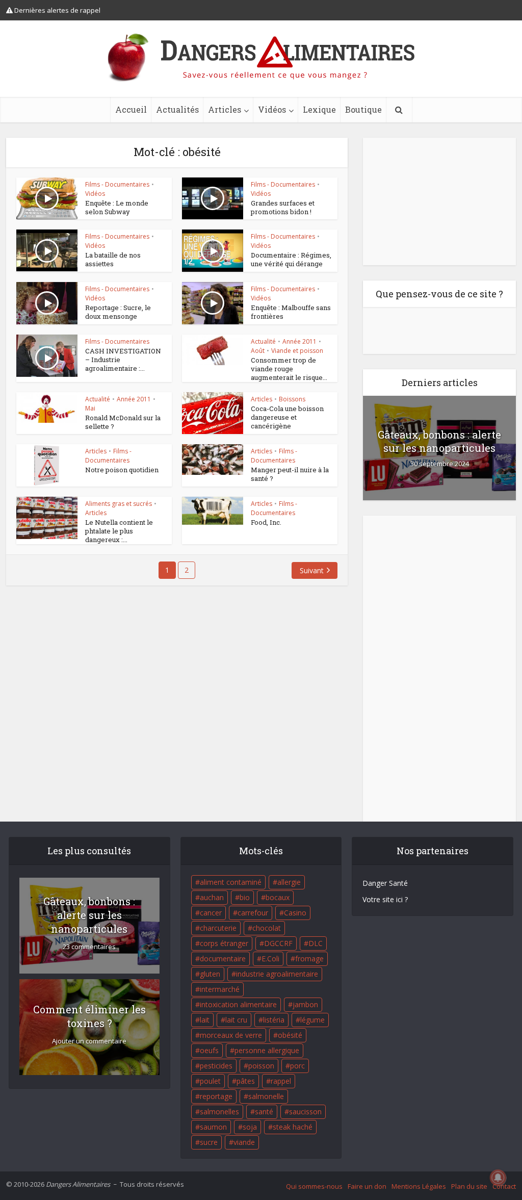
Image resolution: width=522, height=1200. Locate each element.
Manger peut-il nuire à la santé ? (290, 474)
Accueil (131, 109)
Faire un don (367, 1186)
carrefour (253, 912)
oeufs (209, 1050)
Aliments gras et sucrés (118, 503)
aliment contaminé (231, 882)
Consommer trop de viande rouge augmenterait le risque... (289, 368)
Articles (224, 109)
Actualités (177, 109)
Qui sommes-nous (314, 1186)
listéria (273, 1020)
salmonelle (266, 1096)
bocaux (278, 897)
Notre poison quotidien (122, 469)
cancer (211, 912)
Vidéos (272, 109)
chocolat (266, 928)
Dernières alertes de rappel (56, 10)
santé (264, 1111)
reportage (216, 1096)
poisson (261, 1065)
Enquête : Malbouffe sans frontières (291, 312)
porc (297, 1065)
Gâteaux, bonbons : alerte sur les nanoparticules (439, 441)
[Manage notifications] (498, 1177)
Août (258, 350)
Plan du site (469, 1186)
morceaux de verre (231, 1035)
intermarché (220, 989)
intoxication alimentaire (238, 1004)
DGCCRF (278, 943)
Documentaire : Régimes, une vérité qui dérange (291, 259)
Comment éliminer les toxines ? (89, 1016)
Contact (504, 1186)
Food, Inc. (266, 522)
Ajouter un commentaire (89, 1041)
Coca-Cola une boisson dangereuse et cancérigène (287, 417)
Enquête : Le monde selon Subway (116, 207)
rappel (281, 1081)
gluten (210, 974)
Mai (90, 408)
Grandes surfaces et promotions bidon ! (283, 207)
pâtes (246, 1081)
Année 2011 (299, 341)
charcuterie (218, 928)
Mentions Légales (419, 1186)
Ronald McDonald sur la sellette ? (123, 422)
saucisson (305, 1111)
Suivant (312, 570)
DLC (315, 943)
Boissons (292, 399)
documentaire (223, 958)
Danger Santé (385, 883)
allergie (289, 882)
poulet (210, 1081)
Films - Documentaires (117, 184)
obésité (290, 1035)
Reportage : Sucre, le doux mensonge (118, 312)
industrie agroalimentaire (277, 974)
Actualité (263, 341)
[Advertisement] (439, 201)
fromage (309, 958)
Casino (295, 912)
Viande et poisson (297, 350)
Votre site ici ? (385, 899)
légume (312, 1020)
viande (244, 1142)
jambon (305, 1004)
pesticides (216, 1065)
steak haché (292, 1127)
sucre (209, 1142)
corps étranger (224, 943)
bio (245, 897)
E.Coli (270, 958)
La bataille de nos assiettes (113, 259)
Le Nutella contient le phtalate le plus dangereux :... (119, 531)
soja (250, 1127)
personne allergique (266, 1050)
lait (205, 1020)
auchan (212, 897)
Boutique (363, 109)
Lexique (319, 109)
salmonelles (219, 1111)
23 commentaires (89, 946)
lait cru (236, 1020)
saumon (213, 1127)
